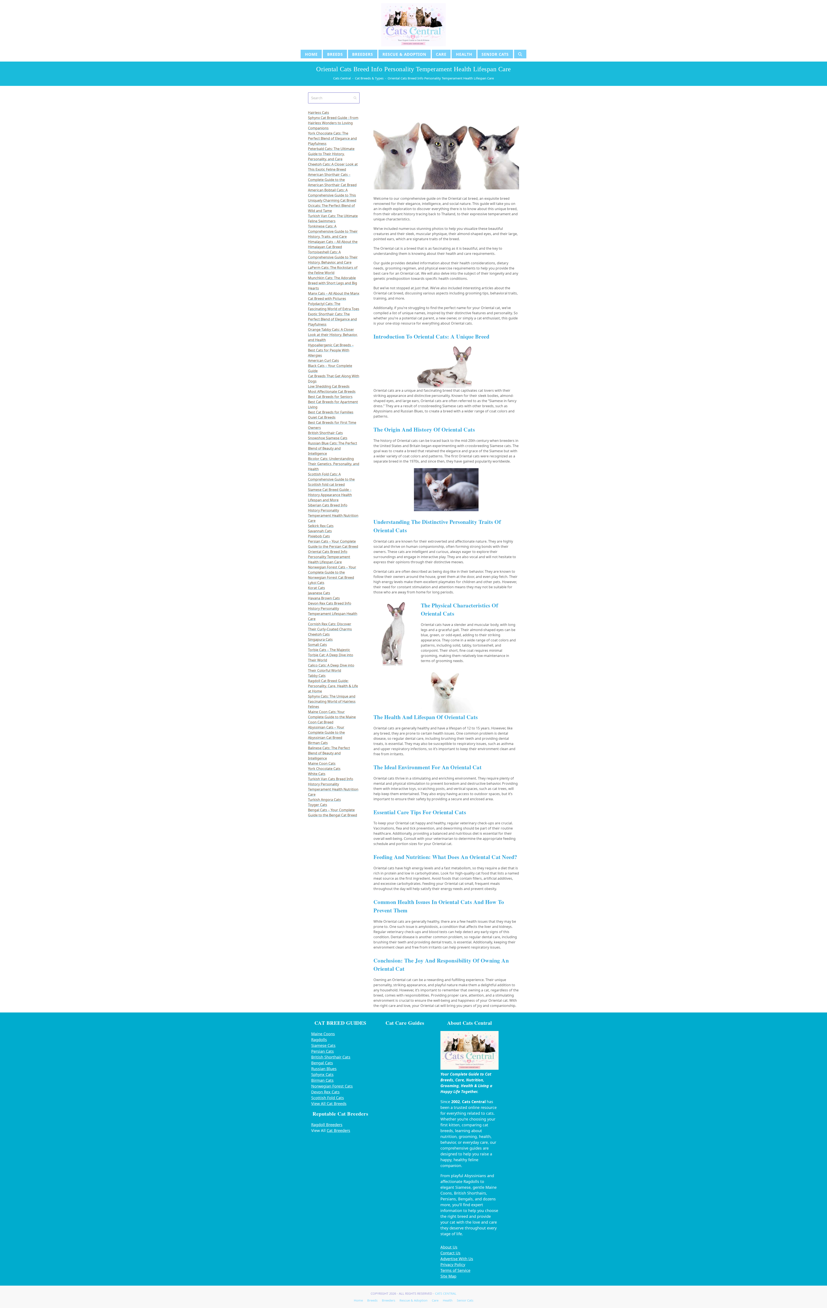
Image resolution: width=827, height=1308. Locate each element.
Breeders (388, 1300)
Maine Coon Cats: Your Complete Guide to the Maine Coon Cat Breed (332, 716)
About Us (448, 1247)
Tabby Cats (317, 675)
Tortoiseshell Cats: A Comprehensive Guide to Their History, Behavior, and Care (333, 257)
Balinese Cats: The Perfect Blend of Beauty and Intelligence (329, 753)
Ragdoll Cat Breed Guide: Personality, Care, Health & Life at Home (333, 685)
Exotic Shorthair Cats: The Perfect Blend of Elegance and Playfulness (332, 319)
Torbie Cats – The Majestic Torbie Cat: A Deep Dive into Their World (330, 655)
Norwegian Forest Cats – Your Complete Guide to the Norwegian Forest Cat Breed (332, 572)
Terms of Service (455, 1270)
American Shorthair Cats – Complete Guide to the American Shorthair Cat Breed (332, 179)
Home (358, 1300)
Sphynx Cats (322, 1074)
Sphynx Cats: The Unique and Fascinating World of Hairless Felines (332, 701)
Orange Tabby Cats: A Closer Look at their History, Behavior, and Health (333, 334)
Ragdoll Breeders (326, 1124)
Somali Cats (317, 644)
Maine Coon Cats (322, 763)
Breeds (372, 1300)
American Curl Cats (323, 360)
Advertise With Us (456, 1258)
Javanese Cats (319, 593)
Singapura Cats (320, 639)
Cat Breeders (338, 1130)
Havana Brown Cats (324, 598)
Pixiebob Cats (319, 536)
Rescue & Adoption (413, 1300)
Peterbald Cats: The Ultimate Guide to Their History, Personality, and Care (331, 153)
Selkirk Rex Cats (321, 525)
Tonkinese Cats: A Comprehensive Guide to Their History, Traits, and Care (333, 231)
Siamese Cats (323, 1045)
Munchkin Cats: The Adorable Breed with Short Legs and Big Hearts (332, 283)
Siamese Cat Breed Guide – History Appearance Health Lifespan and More (330, 494)
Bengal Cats (322, 1062)
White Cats (316, 773)
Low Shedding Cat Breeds (329, 386)
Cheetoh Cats (319, 634)
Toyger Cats (317, 804)
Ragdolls (319, 1039)
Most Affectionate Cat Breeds (332, 391)
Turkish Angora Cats (324, 799)
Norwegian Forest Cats (332, 1086)
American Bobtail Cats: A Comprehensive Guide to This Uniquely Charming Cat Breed (332, 195)
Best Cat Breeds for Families (330, 412)
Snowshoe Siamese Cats (327, 438)
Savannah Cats (320, 531)
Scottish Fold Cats (327, 1097)
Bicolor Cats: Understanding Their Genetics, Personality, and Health (333, 463)
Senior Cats (465, 1300)
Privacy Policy (452, 1264)
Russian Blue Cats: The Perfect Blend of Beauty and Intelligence (332, 448)
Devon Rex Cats (325, 1091)
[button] (520, 54)
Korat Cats (316, 587)
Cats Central (445, 1293)
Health (447, 1300)
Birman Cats (318, 742)
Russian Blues (324, 1068)
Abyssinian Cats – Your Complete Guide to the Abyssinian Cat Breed (326, 732)
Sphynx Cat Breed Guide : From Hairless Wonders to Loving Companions (333, 122)
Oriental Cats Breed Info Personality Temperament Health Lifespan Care (329, 556)
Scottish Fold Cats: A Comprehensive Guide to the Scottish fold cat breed (331, 479)
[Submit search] (355, 98)
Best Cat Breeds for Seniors (330, 396)
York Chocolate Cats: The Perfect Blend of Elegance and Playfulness (332, 138)
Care (435, 1300)
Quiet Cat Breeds (322, 417)
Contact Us (450, 1252)
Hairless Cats (318, 112)
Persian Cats (322, 1051)
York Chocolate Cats (324, 768)
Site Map (448, 1276)
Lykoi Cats (316, 582)
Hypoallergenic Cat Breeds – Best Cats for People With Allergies (331, 350)
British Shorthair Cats (325, 432)
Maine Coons (323, 1033)
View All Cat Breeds (329, 1103)
